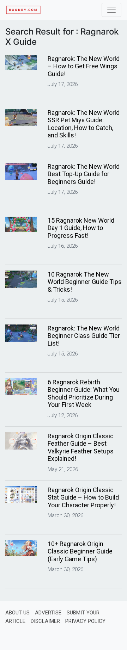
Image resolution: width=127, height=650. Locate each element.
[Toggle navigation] (111, 10)
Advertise (48, 612)
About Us (17, 612)
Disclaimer (45, 621)
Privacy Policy (85, 621)
